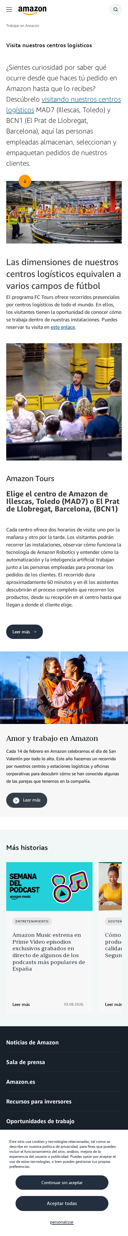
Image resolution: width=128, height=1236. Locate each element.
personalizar (62, 1222)
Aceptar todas (62, 1203)
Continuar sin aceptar (62, 1182)
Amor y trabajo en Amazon (52, 738)
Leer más (21, 631)
